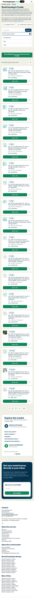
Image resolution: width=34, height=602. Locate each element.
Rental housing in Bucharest (9, 568)
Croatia (14, 4)
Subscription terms (7, 532)
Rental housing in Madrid (8, 563)
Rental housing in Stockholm (9, 581)
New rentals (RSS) (7, 541)
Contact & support (7, 531)
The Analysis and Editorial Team (10, 553)
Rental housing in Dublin (8, 587)
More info (15, 81)
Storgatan (7, 436)
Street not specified (10, 431)
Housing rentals (6, 4)
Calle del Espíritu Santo (11, 439)
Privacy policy (5, 535)
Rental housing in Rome (8, 565)
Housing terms (6, 551)
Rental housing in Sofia (8, 583)
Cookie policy (5, 537)
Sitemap (4, 539)
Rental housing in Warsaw (9, 569)
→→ (24, 408)
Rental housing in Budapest (9, 571)
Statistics (4, 550)
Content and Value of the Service (11, 538)
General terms (5, 533)
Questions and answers (8, 548)
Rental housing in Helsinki (9, 584)
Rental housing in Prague (8, 580)
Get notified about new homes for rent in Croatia (17, 55)
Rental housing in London (9, 559)
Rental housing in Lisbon (8, 578)
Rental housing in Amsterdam (10, 590)
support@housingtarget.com (10, 514)
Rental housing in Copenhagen (10, 586)
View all (18, 454)
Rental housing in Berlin (8, 562)
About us (4, 529)
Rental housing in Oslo (8, 592)
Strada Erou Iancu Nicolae (12, 441)
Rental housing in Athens (8, 572)
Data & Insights (6, 547)
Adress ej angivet (10, 434)
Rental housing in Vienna (8, 566)
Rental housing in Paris (8, 560)
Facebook (2, 523)
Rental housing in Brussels (9, 588)
